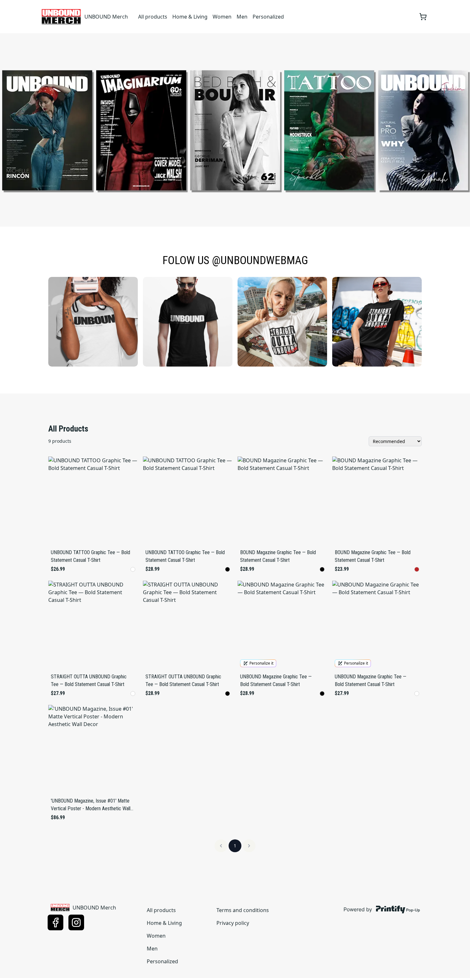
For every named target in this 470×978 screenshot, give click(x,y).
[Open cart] (423, 16)
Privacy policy (232, 922)
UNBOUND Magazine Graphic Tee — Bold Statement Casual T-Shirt (276, 680)
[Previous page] (221, 845)
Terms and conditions (242, 910)
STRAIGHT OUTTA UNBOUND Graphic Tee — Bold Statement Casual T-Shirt (89, 680)
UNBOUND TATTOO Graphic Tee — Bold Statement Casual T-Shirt (90, 556)
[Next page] (249, 845)
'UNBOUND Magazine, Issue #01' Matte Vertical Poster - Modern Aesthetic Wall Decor (90, 805)
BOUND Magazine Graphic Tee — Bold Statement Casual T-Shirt (278, 556)
